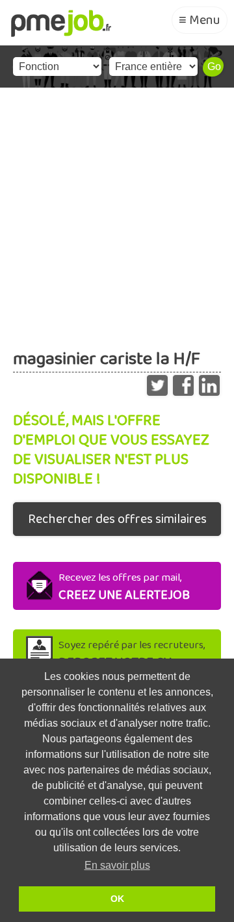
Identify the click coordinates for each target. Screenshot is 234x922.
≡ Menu (199, 20)
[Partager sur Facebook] (183, 382)
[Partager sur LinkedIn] (209, 382)
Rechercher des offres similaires (117, 519)
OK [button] (117, 898)
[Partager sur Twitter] (157, 382)
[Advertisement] (117, 211)
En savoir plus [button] (117, 865)
